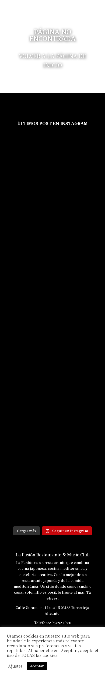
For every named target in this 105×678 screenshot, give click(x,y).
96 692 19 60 (61, 622)
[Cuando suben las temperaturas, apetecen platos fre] (79, 498)
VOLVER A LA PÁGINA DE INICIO (52, 60)
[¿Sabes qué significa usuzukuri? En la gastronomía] (25, 371)
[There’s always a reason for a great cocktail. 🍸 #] (79, 448)
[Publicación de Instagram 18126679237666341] (79, 265)
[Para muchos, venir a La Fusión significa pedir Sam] (25, 165)
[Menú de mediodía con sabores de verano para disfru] (79, 165)
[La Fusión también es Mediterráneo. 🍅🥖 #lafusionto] (79, 336)
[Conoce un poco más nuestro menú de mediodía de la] (25, 286)
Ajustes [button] (15, 666)
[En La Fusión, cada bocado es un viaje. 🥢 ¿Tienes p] (79, 209)
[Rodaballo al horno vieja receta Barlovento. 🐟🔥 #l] (25, 451)
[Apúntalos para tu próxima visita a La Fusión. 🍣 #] (25, 495)
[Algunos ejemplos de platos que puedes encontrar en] (25, 224)
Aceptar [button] (37, 665)
